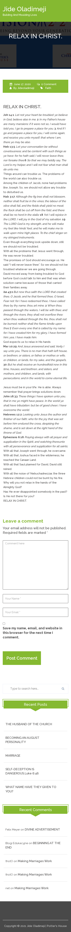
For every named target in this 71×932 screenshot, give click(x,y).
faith (48, 88)
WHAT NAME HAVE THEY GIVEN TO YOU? (30, 789)
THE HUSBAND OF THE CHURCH (28, 724)
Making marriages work (35, 861)
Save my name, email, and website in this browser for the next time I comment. (32, 632)
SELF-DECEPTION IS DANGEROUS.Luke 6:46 (22, 771)
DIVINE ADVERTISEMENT (42, 829)
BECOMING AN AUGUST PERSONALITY (22, 740)
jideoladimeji (25, 88)
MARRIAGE (12, 755)
